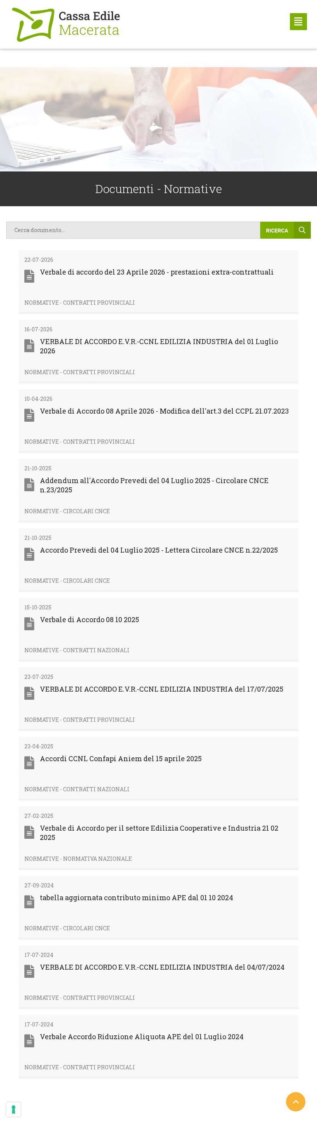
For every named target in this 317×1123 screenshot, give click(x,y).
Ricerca (277, 230)
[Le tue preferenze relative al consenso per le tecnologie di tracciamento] (13, 1109)
